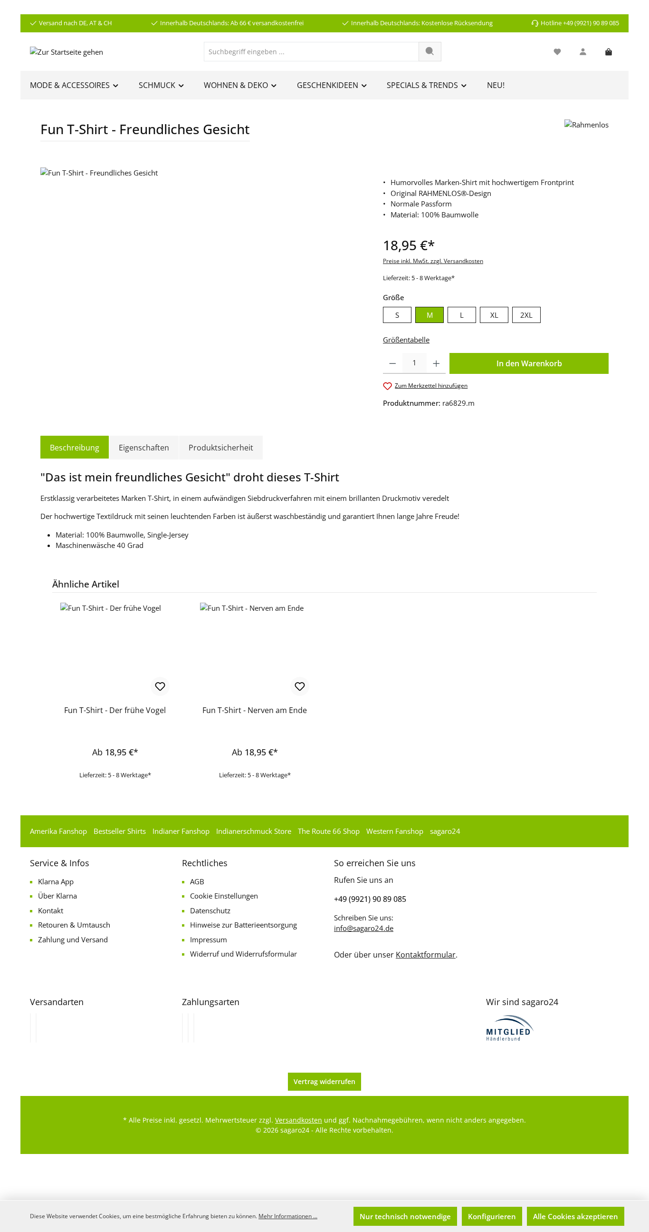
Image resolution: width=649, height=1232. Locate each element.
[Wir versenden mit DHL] (30, 1028)
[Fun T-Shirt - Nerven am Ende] (254, 650)
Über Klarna (57, 895)
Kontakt (50, 910)
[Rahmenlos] (586, 133)
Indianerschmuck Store (253, 831)
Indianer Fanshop (181, 831)
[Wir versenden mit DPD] (36, 1028)
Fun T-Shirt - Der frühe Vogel (115, 710)
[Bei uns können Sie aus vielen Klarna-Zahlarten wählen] (182, 1028)
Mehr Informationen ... (287, 1216)
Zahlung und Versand (73, 939)
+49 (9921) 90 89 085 (370, 899)
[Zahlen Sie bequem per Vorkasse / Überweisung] (188, 1028)
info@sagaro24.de (363, 928)
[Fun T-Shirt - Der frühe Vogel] (115, 650)
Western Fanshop (394, 831)
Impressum (208, 939)
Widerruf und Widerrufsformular (243, 953)
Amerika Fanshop (58, 831)
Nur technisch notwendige (405, 1216)
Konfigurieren (492, 1216)
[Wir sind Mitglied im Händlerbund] (510, 1027)
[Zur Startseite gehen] (66, 51)
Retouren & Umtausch (74, 924)
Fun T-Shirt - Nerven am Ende (254, 710)
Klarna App (56, 881)
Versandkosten (298, 1119)
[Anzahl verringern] (392, 363)
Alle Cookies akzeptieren (575, 1216)
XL (494, 315)
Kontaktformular (426, 954)
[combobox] (311, 51)
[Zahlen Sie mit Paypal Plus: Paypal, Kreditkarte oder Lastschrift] (193, 1028)
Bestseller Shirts (120, 831)
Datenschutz (210, 910)
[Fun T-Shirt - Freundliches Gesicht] (201, 269)
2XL (526, 315)
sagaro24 (445, 831)
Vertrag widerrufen (324, 1081)
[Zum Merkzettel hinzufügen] (160, 686)
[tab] (74, 448)
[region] (202, 269)
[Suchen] (430, 51)
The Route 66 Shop (329, 831)
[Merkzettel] (557, 51)
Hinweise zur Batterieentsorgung (243, 924)
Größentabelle (406, 339)
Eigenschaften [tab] (144, 447)
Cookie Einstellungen (224, 895)
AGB (197, 881)
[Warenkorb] (608, 51)
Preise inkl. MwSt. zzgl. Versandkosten (433, 261)
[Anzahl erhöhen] (436, 363)
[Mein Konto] (583, 51)
